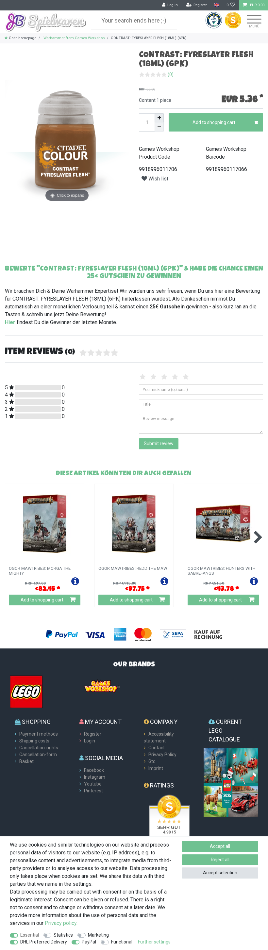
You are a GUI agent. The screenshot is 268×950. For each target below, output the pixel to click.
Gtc (151, 761)
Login (89, 740)
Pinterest (93, 790)
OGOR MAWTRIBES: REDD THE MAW (132, 568)
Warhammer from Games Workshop (73, 38)
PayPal (89, 941)
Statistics (63, 935)
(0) (171, 74)
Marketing (98, 935)
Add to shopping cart (214, 122)
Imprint (155, 768)
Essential (29, 935)
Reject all (220, 859)
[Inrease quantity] (159, 117)
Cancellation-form (38, 754)
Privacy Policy (162, 754)
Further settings (154, 941)
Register (92, 734)
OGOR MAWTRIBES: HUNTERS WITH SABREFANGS (222, 570)
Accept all (220, 846)
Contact (156, 747)
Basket (26, 761)
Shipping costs (34, 740)
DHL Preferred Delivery (43, 941)
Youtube (93, 783)
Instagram (94, 777)
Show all (247, 472)
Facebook (94, 770)
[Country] (216, 5)
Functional (121, 941)
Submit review (159, 443)
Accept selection (220, 872)
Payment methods (38, 734)
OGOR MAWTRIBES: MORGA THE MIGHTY (40, 570)
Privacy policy (60, 923)
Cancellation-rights (38, 747)
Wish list (157, 179)
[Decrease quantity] (159, 127)
